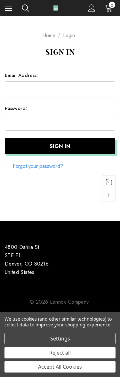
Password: (16, 108)
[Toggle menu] (8, 8)
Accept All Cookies (60, 366)
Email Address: (21, 75)
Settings (60, 338)
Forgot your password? (38, 166)
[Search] (25, 8)
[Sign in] (91, 8)
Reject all (60, 352)
